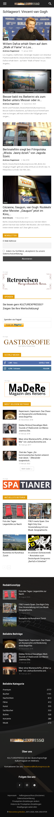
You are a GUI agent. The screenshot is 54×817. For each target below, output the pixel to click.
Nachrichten (8, 549)
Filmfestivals (8, 145)
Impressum (12, 795)
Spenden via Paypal (12, 319)
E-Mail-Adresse (9, 241)
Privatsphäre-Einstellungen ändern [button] (25, 801)
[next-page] (9, 567)
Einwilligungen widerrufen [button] (27, 807)
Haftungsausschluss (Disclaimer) (31, 795)
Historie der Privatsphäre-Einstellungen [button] (26, 804)
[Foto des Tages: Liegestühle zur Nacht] (14, 511)
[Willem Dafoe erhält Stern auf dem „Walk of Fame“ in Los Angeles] (27, 28)
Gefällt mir (44, 363)
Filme (5, 39)
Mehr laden (26, 469)
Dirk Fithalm (8, 218)
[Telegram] (34, 785)
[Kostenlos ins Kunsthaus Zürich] (14, 542)
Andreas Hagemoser (11, 51)
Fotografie (7, 518)
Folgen (46, 368)
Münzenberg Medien (17, 812)
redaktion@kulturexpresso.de (37, 766)
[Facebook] (19, 785)
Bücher (31, 549)
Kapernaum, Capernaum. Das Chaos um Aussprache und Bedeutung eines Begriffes (34, 414)
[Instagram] (27, 785)
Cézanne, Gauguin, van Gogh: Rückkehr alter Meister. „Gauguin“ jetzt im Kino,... (27, 211)
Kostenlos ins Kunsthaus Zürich (32, 618)
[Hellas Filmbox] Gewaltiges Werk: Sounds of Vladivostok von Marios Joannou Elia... (33, 428)
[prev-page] (4, 567)
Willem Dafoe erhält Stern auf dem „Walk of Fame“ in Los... (25, 45)
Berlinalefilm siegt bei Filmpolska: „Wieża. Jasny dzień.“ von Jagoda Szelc (24, 153)
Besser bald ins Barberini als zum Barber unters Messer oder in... (24, 98)
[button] (4, 3)
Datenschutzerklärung (25, 798)
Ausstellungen (9, 92)
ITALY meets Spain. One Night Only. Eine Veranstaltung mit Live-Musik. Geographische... (34, 607)
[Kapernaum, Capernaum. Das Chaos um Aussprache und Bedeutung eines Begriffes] (10, 415)
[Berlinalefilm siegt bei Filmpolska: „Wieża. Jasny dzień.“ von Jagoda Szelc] (27, 134)
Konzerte (32, 518)
